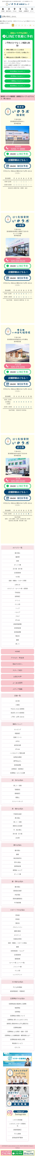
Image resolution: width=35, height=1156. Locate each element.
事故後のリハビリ (17, 1043)
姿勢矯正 (17, 596)
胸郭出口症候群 (17, 826)
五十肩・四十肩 (17, 569)
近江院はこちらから (17, 76)
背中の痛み (17, 862)
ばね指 (18, 838)
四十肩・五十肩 (17, 834)
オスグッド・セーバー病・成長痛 (17, 588)
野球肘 (18, 919)
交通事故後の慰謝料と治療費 (17, 1004)
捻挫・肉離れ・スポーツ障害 (17, 580)
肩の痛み (17, 818)
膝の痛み (17, 553)
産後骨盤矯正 (17, 1129)
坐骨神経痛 (17, 628)
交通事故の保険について (17, 1015)
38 (30, 25)
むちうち (17, 1047)
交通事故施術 (17, 1027)
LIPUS (17, 741)
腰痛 (17, 640)
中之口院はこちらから (17, 71)
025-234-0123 (18, 260)
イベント (17, 600)
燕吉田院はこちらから (17, 85)
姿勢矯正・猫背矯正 (17, 769)
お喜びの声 (17, 676)
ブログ (18, 616)
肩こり (18, 644)
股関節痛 (17, 959)
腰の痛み (17, 850)
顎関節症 (17, 789)
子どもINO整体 (17, 987)
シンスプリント (17, 974)
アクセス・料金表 (17, 658)
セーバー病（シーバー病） (17, 962)
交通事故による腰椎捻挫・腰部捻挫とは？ (17, 1035)
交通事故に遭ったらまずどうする (17, 1019)
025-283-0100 (18, 480)
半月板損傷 (17, 902)
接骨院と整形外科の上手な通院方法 (17, 1023)
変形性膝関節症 (17, 898)
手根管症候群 (17, 814)
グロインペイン (17, 927)
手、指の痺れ (17, 830)
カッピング (17, 729)
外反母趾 (17, 894)
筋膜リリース (17, 737)
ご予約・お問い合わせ (17, 717)
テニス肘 (17, 604)
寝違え (18, 797)
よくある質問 (17, 683)
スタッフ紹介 (17, 670)
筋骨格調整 (17, 632)
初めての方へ (17, 664)
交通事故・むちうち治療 (17, 773)
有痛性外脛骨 (17, 939)
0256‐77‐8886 (18, 148)
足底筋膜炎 (17, 572)
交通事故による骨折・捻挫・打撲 (17, 1031)
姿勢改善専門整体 (17, 1137)
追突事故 (17, 1011)
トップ (18, 608)
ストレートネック (17, 801)
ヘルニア (17, 612)
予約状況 (17, 592)
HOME (17, 651)
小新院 (18, 705)
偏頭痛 (18, 557)
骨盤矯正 (17, 733)
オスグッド (17, 935)
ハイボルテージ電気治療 (17, 753)
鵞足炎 (18, 636)
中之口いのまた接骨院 (17, 709)
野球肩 (18, 915)
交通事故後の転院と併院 (17, 1039)
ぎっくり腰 (17, 565)
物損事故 (17, 1008)
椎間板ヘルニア (17, 870)
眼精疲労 (17, 793)
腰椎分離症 (17, 931)
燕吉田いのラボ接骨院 (17, 713)
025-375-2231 (18, 366)
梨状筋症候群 (17, 890)
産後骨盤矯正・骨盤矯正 (17, 991)
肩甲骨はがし (17, 761)
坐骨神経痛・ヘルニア (17, 951)
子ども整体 (17, 1133)
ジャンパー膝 (17, 966)
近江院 (18, 701)
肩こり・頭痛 (17, 785)
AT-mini (17, 620)
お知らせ (17, 584)
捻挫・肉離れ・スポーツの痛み (17, 943)
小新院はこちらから (17, 81)
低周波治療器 (17, 757)
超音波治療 (17, 745)
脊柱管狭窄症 (17, 858)
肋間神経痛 (17, 866)
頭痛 (17, 561)
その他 (18, 576)
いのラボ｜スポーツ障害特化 (17, 1125)
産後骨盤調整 (17, 624)
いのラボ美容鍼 (17, 1120)
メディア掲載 (17, 689)
